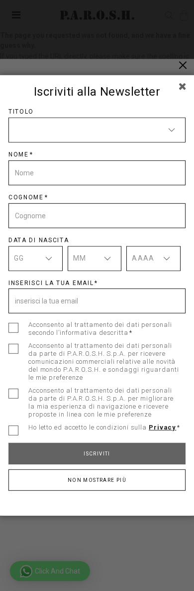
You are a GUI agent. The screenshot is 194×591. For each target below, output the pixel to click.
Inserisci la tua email (51, 282)
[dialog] (97, 295)
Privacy (162, 427)
